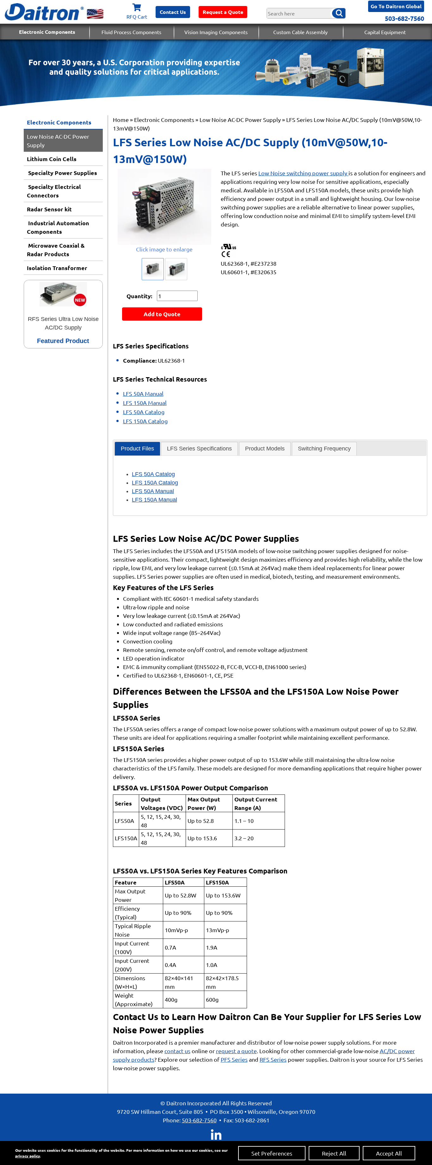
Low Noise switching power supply (303, 173)
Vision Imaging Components (216, 32)
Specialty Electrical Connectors (54, 191)
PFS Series (234, 1059)
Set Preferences (271, 1153)
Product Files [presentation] (137, 448)
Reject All (334, 1153)
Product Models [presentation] (265, 448)
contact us (177, 1050)
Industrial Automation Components (58, 227)
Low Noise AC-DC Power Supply (58, 140)
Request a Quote (223, 12)
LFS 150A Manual (145, 402)
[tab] (137, 449)
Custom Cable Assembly (300, 32)
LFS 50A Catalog (143, 411)
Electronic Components (47, 31)
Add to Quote (162, 313)
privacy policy (27, 1155)
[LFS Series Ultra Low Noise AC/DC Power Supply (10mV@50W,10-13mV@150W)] (165, 207)
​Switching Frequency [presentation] (324, 448)
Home (121, 119)
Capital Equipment (385, 32)
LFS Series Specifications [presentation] (199, 448)
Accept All (389, 1153)
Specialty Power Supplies (62, 172)
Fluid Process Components (131, 32)
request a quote (236, 1050)
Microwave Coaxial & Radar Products (56, 249)
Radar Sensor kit (49, 209)
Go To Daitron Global (396, 6)
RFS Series (273, 1059)
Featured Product (63, 340)
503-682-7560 (404, 18)
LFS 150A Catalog (145, 421)
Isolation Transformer (57, 267)
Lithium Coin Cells (52, 158)
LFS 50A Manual (143, 393)
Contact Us (173, 12)
